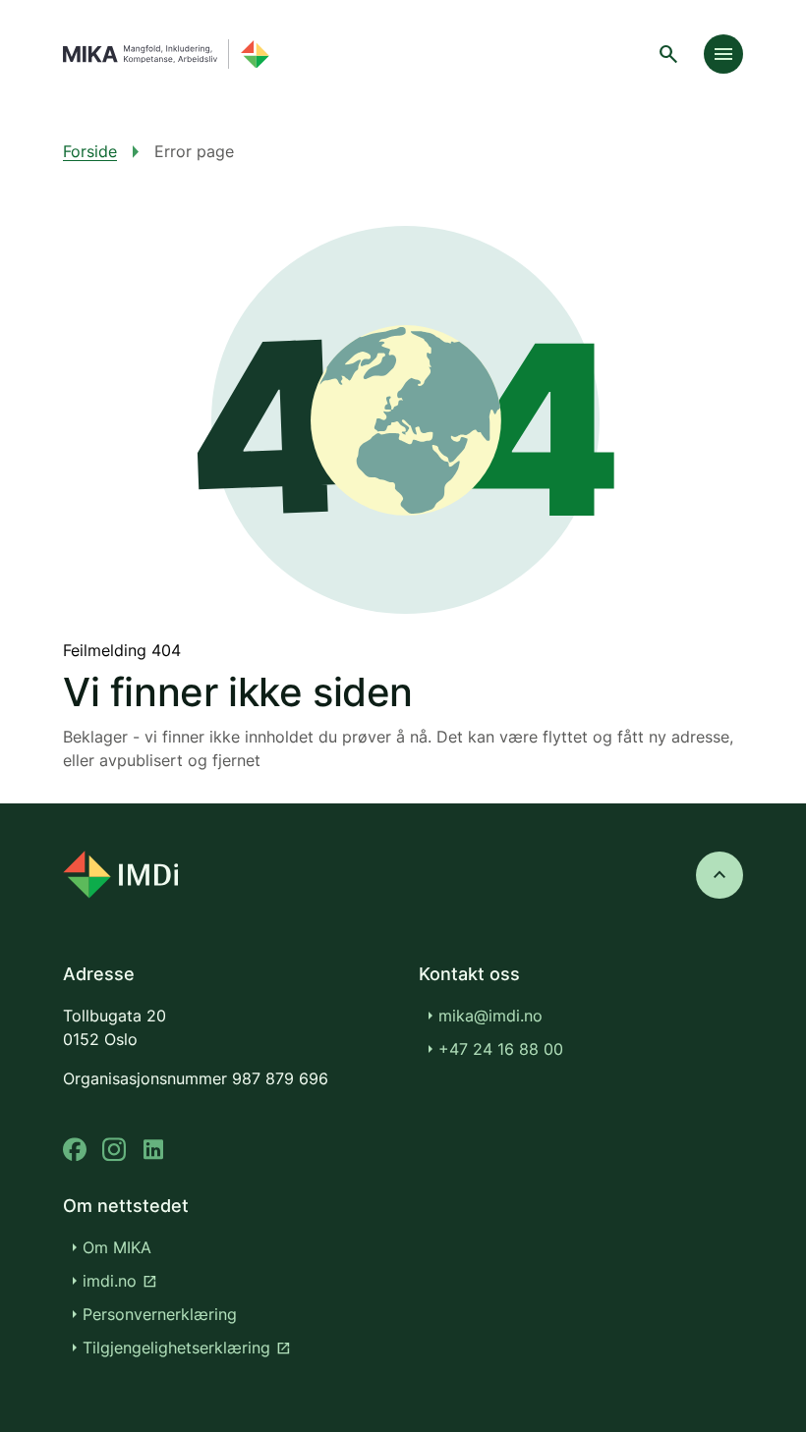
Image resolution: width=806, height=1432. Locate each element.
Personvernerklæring (160, 1314)
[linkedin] (153, 1149)
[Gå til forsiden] (166, 54)
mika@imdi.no (490, 1015)
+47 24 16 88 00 (500, 1049)
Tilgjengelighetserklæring (187, 1347)
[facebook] (74, 1149)
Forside (90, 151)
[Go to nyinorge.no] (120, 875)
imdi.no (120, 1281)
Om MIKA (117, 1247)
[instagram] (114, 1149)
